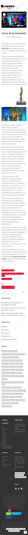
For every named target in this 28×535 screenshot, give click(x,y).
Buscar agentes (14, 354)
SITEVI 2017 (4, 400)
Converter (4, 357)
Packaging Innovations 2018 (19, 390)
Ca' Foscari (22, 354)
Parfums (4, 440)
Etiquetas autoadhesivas (7, 447)
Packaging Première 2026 (10, 339)
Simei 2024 (19, 396)
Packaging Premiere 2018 (17, 393)
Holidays (5, 326)
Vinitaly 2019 (14, 403)
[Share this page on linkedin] (12, 287)
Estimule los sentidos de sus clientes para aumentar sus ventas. (14, 309)
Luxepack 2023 (13, 373)
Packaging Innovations (7, 390)
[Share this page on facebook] (3, 287)
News (3, 462)
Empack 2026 (6, 333)
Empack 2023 (5, 360)
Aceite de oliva (5, 429)
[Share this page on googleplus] (6, 287)
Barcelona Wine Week (12, 351)
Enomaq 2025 (5, 363)
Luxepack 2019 (20, 369)
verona (3, 403)
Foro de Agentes (14, 366)
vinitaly (8, 403)
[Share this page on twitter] (9, 287)
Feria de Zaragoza (18, 363)
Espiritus (4, 434)
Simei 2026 (6, 330)
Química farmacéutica (6, 445)
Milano (16, 376)
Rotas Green (4, 460)
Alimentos (4, 438)
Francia (20, 366)
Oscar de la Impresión (6, 278)
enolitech (12, 360)
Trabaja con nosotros (6, 464)
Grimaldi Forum (5, 369)
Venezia (22, 400)
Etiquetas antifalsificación (20, 426)
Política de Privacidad (19, 473)
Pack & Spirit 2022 (17, 387)
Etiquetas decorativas (19, 424)
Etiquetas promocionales (20, 429)
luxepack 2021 (5, 373)
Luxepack (13, 369)
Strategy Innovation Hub (14, 400)
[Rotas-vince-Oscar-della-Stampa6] (14, 114)
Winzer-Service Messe (6, 406)
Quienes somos (5, 456)
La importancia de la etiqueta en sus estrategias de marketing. (12, 304)
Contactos (4, 466)
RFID (16, 433)
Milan (12, 270)
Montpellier (4, 379)
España (11, 363)
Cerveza (3, 432)
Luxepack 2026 (7, 336)
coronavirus (10, 357)
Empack (16, 357)
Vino (3, 427)
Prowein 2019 (5, 396)
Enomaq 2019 (19, 360)
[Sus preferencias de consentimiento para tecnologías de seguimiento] (25, 532)
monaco (21, 376)
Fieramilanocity (5, 366)
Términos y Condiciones (20, 477)
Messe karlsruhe (5, 376)
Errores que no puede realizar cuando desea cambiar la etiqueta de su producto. (14, 314)
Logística (4, 444)
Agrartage (4, 351)
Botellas (16, 427)
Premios (4, 458)
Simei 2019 (12, 396)
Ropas (3, 442)
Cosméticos (4, 436)
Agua (3, 431)
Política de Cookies (19, 475)
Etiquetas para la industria (20, 431)
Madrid (20, 373)
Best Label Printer (5, 270)
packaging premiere (6, 393)
